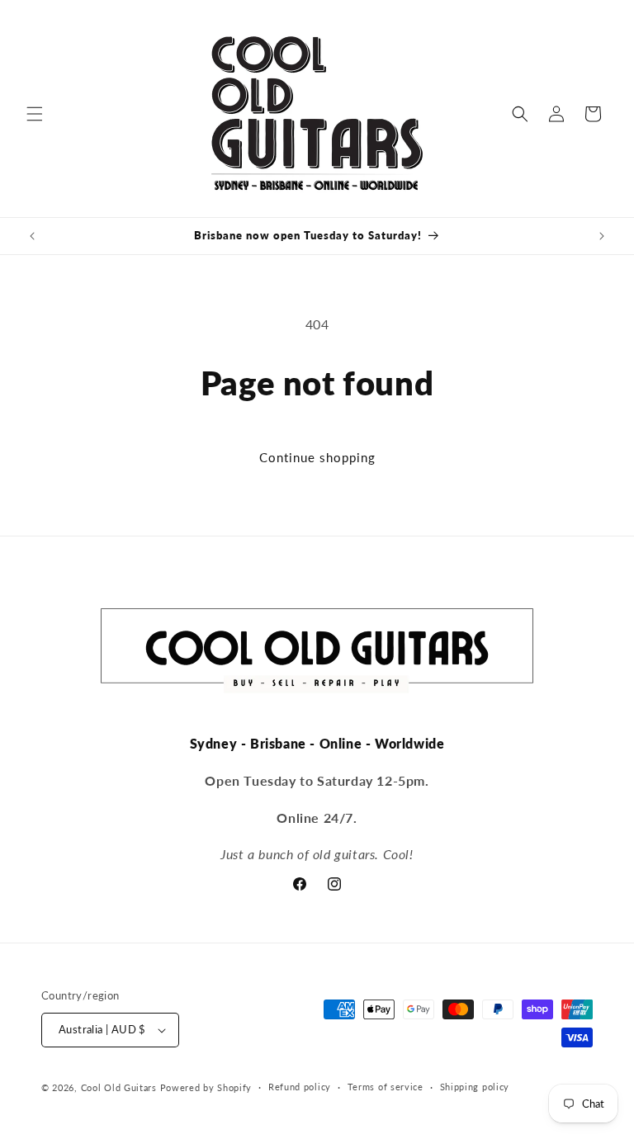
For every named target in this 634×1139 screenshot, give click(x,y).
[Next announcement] (602, 236)
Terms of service (385, 1086)
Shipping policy (475, 1086)
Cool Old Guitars (119, 1087)
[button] (35, 114)
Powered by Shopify (206, 1087)
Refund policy (299, 1086)
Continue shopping (317, 457)
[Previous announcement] (32, 236)
